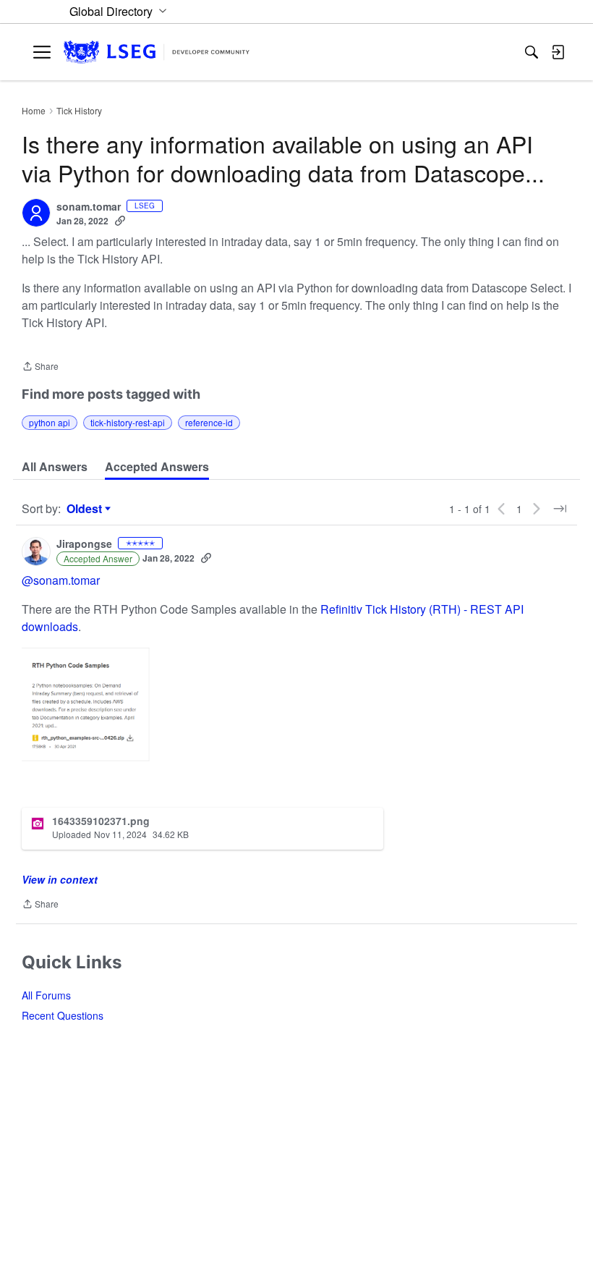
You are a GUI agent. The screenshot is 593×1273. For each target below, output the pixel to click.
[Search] (532, 52)
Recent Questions (62, 1015)
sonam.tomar (88, 206)
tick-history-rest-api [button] (127, 422)
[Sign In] (558, 52)
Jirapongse (84, 544)
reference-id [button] (209, 422)
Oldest (86, 508)
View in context (60, 879)
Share (40, 367)
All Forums (46, 995)
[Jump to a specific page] (559, 508)
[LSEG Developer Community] (156, 52)
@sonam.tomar (61, 580)
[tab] (54, 466)
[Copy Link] (120, 220)
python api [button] (49, 422)
